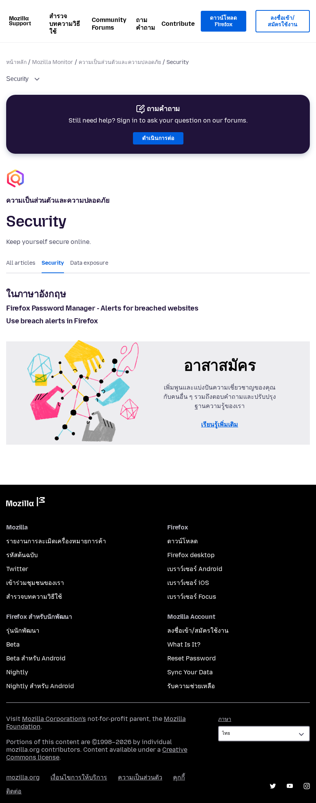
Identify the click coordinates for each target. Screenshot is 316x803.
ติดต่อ (14, 791)
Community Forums (109, 23)
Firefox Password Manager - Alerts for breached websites (102, 308)
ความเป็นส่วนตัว (140, 777)
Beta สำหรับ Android (36, 658)
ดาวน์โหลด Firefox (223, 21)
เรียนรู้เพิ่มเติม (219, 424)
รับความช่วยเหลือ (191, 686)
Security (18, 79)
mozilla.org (23, 777)
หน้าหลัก (16, 62)
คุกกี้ (179, 777)
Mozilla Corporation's (54, 718)
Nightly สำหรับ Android (40, 686)
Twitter (17, 569)
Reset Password (191, 658)
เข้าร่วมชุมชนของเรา (35, 582)
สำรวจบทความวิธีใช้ (64, 23)
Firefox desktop (191, 555)
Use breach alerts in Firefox (52, 321)
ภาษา (224, 719)
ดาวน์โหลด (182, 541)
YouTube (290, 786)
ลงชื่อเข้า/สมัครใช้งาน (283, 21)
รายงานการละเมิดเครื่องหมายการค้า (56, 541)
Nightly (17, 672)
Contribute (178, 23)
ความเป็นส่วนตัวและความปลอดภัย (120, 62)
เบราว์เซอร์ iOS (188, 582)
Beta (13, 644)
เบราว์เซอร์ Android (194, 569)
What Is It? (183, 644)
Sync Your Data (190, 672)
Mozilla (25, 503)
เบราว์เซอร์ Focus (191, 596)
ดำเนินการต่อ (158, 138)
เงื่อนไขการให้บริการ (78, 777)
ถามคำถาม (145, 23)
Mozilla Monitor (52, 62)
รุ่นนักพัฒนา (22, 630)
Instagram (307, 786)
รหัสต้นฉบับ (22, 555)
